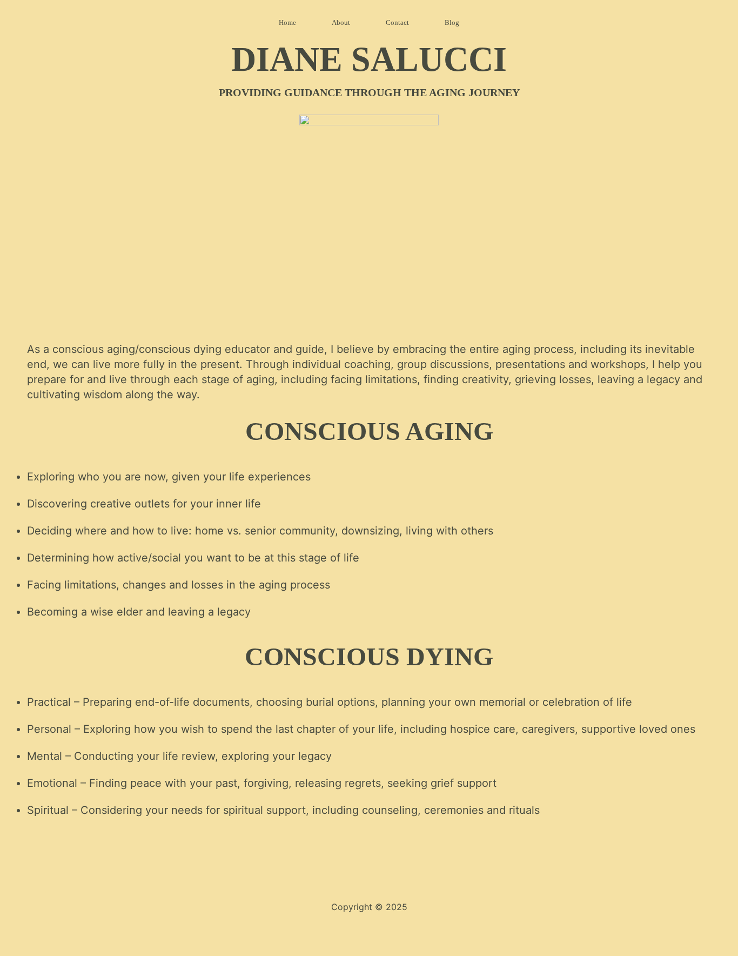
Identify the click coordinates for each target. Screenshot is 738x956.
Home (287, 22)
